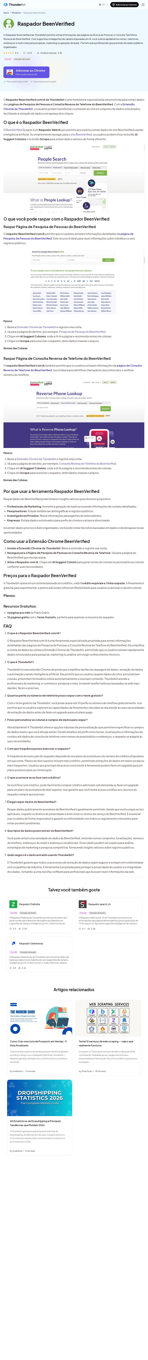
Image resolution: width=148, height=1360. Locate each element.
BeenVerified (14, 129)
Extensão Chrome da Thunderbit (36, 327)
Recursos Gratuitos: (20, 606)
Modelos (16, 13)
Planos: (9, 595)
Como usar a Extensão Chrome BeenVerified (46, 541)
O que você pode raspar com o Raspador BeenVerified (56, 218)
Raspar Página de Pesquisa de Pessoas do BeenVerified (49, 226)
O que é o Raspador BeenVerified (35, 122)
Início (6, 13)
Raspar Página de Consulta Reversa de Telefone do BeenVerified (57, 358)
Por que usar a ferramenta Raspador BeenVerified (51, 491)
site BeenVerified (81, 134)
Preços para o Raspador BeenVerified (39, 575)
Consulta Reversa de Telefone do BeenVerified (87, 463)
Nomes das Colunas (15, 348)
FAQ (7, 626)
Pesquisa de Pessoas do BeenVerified (82, 331)
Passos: (8, 321)
